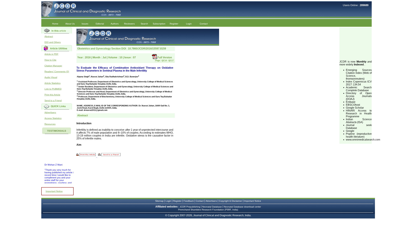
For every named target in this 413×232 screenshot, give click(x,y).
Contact (204, 23)
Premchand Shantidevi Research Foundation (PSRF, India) (208, 209)
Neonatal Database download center (242, 206)
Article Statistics (52, 83)
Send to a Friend (53, 100)
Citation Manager (53, 65)
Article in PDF (51, 54)
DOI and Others (53, 42)
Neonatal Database (212, 206)
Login (189, 23)
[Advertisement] (355, 43)
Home (55, 23)
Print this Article (52, 94)
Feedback (189, 201)
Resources (50, 124)
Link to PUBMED (53, 89)
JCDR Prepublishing (190, 206)
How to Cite (50, 60)
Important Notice (54, 191)
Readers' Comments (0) (57, 71)
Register (177, 201)
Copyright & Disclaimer (230, 201)
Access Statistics (53, 118)
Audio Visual (51, 77)
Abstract (49, 36)
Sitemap (159, 201)
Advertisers (50, 112)
